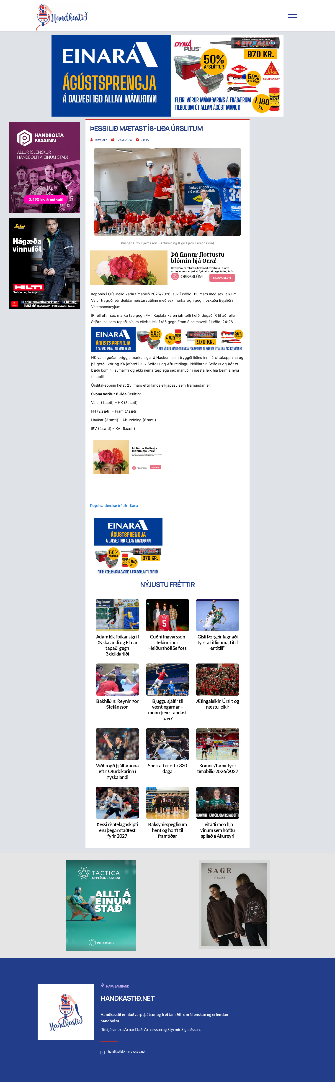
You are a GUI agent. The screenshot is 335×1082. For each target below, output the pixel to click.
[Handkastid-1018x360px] (167, 75)
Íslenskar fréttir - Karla (120, 505)
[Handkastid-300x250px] (128, 546)
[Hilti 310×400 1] (44, 263)
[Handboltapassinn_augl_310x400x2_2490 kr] (44, 167)
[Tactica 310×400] (101, 905)
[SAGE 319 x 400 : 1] (234, 904)
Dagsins (96, 505)
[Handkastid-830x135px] (167, 339)
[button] (292, 14)
